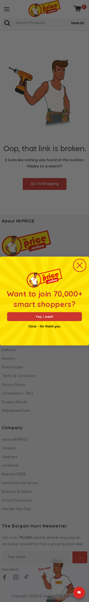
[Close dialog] (79, 265)
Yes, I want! (44, 317)
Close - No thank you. (44, 326)
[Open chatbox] (79, 593)
